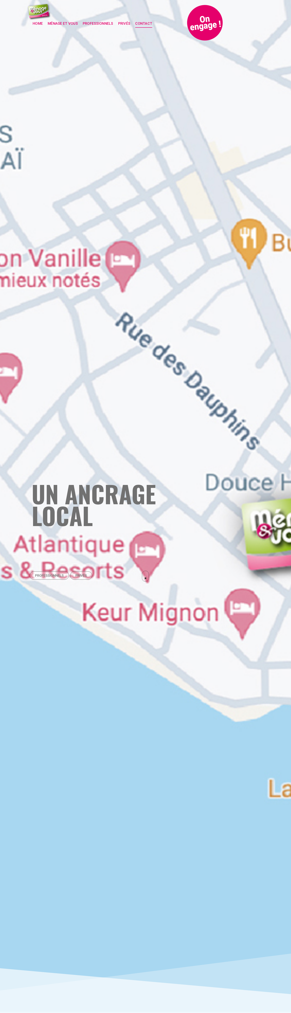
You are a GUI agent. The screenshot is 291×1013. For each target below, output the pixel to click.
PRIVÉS (81, 575)
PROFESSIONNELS (49, 575)
